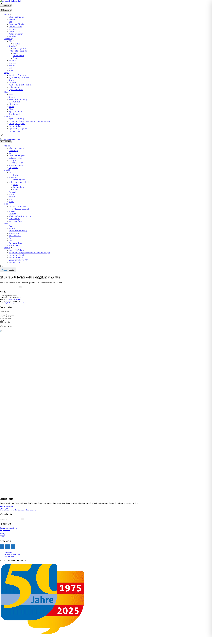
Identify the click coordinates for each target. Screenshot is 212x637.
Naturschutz (12, 46)
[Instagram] (2, 546)
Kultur (10, 41)
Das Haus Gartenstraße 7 (16, 34)
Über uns (7, 14)
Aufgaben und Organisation (17, 17)
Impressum (8, 552)
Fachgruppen (12, 29)
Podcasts (11, 106)
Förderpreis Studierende (16, 126)
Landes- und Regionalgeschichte (18, 51)
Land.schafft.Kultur (14, 87)
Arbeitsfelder (8, 39)
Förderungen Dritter (14, 131)
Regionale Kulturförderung (16, 119)
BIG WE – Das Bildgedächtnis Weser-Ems (20, 85)
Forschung (16, 53)
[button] (1, 562)
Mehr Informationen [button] (6, 506)
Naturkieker (12, 80)
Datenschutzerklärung (12, 554)
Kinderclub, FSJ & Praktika (16, 31)
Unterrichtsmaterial (14, 114)
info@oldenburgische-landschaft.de (15, 303)
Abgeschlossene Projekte (16, 89)
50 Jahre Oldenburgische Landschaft (19, 77)
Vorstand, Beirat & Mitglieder (17, 24)
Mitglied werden (13, 36)
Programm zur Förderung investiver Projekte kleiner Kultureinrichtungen (29, 121)
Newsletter (12, 97)
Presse (10, 94)
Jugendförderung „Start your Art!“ (18, 128)
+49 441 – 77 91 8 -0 (15, 299)
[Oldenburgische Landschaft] (10, 139)
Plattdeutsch (12, 60)
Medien (6, 92)
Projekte (6, 72)
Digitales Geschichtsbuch (16, 111)
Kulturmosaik (12, 82)
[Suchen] (20, 287)
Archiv (10, 68)
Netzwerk (11, 70)
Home (5, 270)
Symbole (15, 58)
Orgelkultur (16, 43)
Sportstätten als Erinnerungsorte (18, 75)
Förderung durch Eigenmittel (17, 123)
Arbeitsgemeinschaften (15, 26)
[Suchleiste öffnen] (2, 3)
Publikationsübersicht (15, 104)
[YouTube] (7, 546)
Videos (11, 109)
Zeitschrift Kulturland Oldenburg (18, 99)
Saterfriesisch (12, 63)
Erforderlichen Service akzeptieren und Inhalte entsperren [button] (18, 510)
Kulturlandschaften (18, 55)
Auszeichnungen (13, 19)
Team (10, 22)
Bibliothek (12, 65)
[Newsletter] (13, 546)
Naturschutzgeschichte (19, 48)
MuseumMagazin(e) (14, 102)
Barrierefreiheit (9, 556)
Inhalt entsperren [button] (5, 508)
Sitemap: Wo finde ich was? (8, 528)
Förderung (7, 116)
